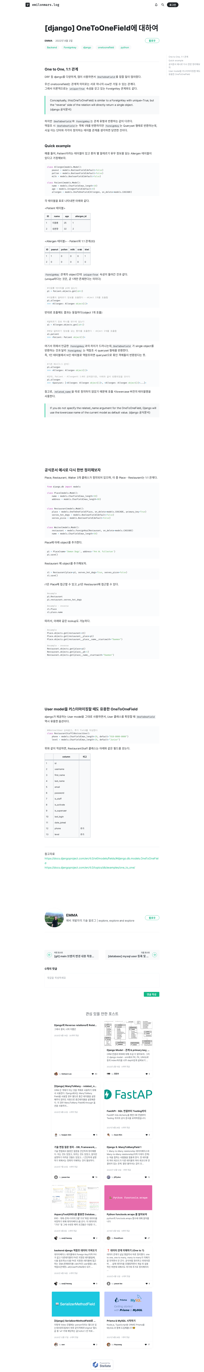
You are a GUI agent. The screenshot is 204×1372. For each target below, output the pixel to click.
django (87, 47)
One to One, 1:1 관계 (178, 56)
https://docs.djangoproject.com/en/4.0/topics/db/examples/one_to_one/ (90, 867)
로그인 (172, 4)
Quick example (176, 60)
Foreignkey (70, 47)
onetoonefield (106, 47)
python (125, 47)
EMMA (48, 40)
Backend (52, 47)
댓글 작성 (151, 994)
